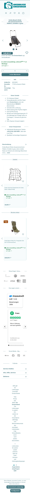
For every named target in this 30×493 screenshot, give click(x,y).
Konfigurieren (15, 490)
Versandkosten (16, 433)
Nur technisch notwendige (16, 487)
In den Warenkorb (15, 74)
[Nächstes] (27, 40)
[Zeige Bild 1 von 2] (13, 49)
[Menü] (6, 13)
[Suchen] (10, 13)
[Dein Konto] (19, 13)
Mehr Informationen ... (15, 484)
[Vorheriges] (3, 40)
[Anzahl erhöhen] (26, 70)
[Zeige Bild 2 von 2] (16, 49)
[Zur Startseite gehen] (15, 5)
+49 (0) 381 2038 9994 (13, 131)
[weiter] (28, 185)
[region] (15, 185)
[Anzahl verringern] (3, 70)
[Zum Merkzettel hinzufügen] (26, 52)
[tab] (15, 148)
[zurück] (2, 185)
